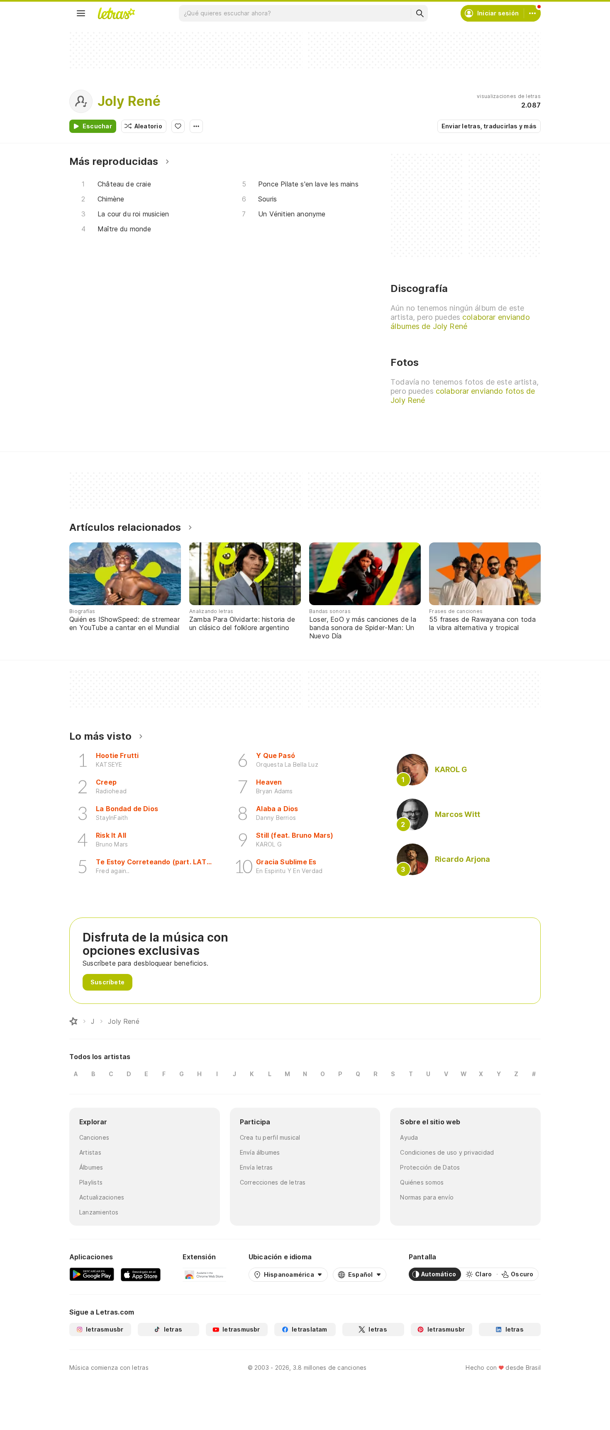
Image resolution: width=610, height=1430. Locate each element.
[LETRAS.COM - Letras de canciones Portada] (116, 13)
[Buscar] (419, 13)
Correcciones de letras (273, 1182)
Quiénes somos (422, 1182)
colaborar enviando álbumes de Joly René (459, 322)
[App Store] (141, 1274)
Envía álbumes (260, 1152)
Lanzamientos (99, 1212)
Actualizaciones (101, 1197)
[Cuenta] (532, 13)
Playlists (90, 1182)
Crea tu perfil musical (270, 1137)
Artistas (90, 1152)
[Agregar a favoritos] (178, 126)
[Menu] (81, 13)
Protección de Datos (430, 1167)
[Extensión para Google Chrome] (204, 1274)
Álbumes (91, 1167)
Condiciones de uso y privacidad (447, 1152)
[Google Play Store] (91, 1274)
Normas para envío (427, 1197)
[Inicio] (73, 1021)
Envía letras (256, 1167)
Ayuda (409, 1137)
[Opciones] (196, 126)
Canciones (94, 1137)
